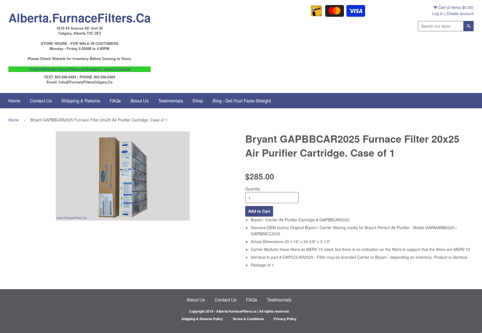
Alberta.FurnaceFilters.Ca (79, 16)
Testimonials (170, 100)
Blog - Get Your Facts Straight (242, 100)
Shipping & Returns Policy (202, 318)
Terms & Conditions (248, 318)
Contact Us (41, 100)
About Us (139, 100)
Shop (197, 100)
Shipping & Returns (80, 100)
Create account (460, 13)
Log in (437, 13)
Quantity (252, 188)
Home (14, 100)
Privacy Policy (285, 318)
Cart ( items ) (455, 7)
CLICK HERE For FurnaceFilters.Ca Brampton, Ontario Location (79, 69)
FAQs (115, 100)
